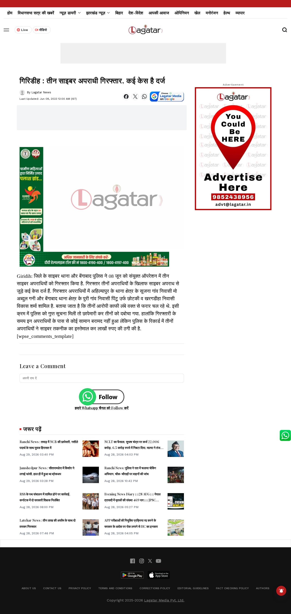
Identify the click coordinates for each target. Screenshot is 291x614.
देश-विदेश (135, 12)
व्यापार (240, 12)
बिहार (119, 12)
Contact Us (52, 588)
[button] (6, 30)
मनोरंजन (212, 12)
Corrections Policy (155, 588)
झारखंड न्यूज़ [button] (95, 12)
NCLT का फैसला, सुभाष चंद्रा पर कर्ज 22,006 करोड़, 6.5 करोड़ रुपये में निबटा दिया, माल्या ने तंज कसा (132, 448)
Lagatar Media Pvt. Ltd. (164, 600)
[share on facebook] (126, 96)
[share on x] (135, 96)
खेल (197, 12)
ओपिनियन (182, 12)
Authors (262, 588)
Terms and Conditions (115, 588)
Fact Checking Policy (232, 588)
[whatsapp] (144, 96)
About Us (29, 588)
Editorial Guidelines (193, 588)
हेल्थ (226, 12)
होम (9, 12)
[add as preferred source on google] (167, 97)
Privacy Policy (80, 588)
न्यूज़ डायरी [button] (68, 12)
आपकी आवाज (159, 12)
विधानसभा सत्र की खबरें (36, 12)
